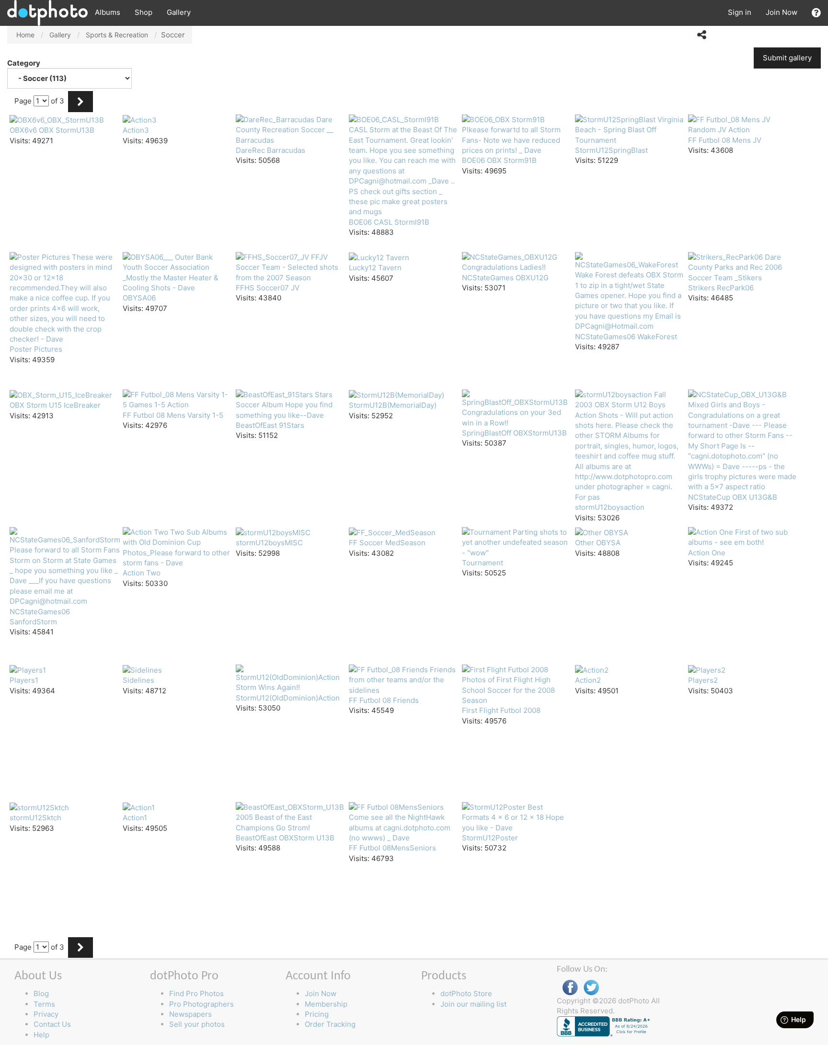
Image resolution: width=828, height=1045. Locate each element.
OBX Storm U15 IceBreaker (55, 405)
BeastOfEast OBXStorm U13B (285, 837)
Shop (143, 12)
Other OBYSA (598, 542)
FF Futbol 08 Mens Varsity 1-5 (173, 415)
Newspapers (190, 1014)
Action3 (136, 130)
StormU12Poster (490, 837)
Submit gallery (787, 57)
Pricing (317, 1014)
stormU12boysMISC (269, 542)
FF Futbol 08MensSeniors (392, 847)
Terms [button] (44, 1004)
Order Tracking (330, 1024)
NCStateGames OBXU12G (505, 277)
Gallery (179, 12)
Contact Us (52, 1024)
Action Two (142, 572)
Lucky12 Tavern (375, 267)
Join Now (781, 12)
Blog (41, 993)
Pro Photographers (201, 1004)
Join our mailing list (473, 1004)
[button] (816, 12)
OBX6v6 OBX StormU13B (52, 130)
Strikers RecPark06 (721, 287)
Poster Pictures (36, 349)
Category (24, 63)
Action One (706, 552)
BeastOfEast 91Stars (270, 425)
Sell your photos (197, 1024)
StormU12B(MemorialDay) (393, 405)
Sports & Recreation (117, 35)
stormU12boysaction (609, 507)
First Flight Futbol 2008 (501, 710)
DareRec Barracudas (270, 150)
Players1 (24, 680)
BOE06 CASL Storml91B (389, 222)
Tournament (482, 562)
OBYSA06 (139, 297)
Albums (107, 12)
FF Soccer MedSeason (387, 542)
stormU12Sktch (35, 817)
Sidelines (138, 680)
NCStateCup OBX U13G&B (732, 497)
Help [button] (41, 1034)
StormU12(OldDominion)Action (288, 697)
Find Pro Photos (196, 993)
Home (25, 35)
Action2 (588, 680)
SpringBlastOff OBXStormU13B (514, 432)
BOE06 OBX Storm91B (499, 160)
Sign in (739, 12)
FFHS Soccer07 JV (267, 287)
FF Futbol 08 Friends (384, 700)
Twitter (591, 988)
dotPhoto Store (466, 993)
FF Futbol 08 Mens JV (724, 140)
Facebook (570, 988)
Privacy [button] (46, 1014)
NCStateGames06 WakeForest (626, 336)
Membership (326, 1004)
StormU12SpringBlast (611, 150)
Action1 (135, 817)
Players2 (703, 680)
